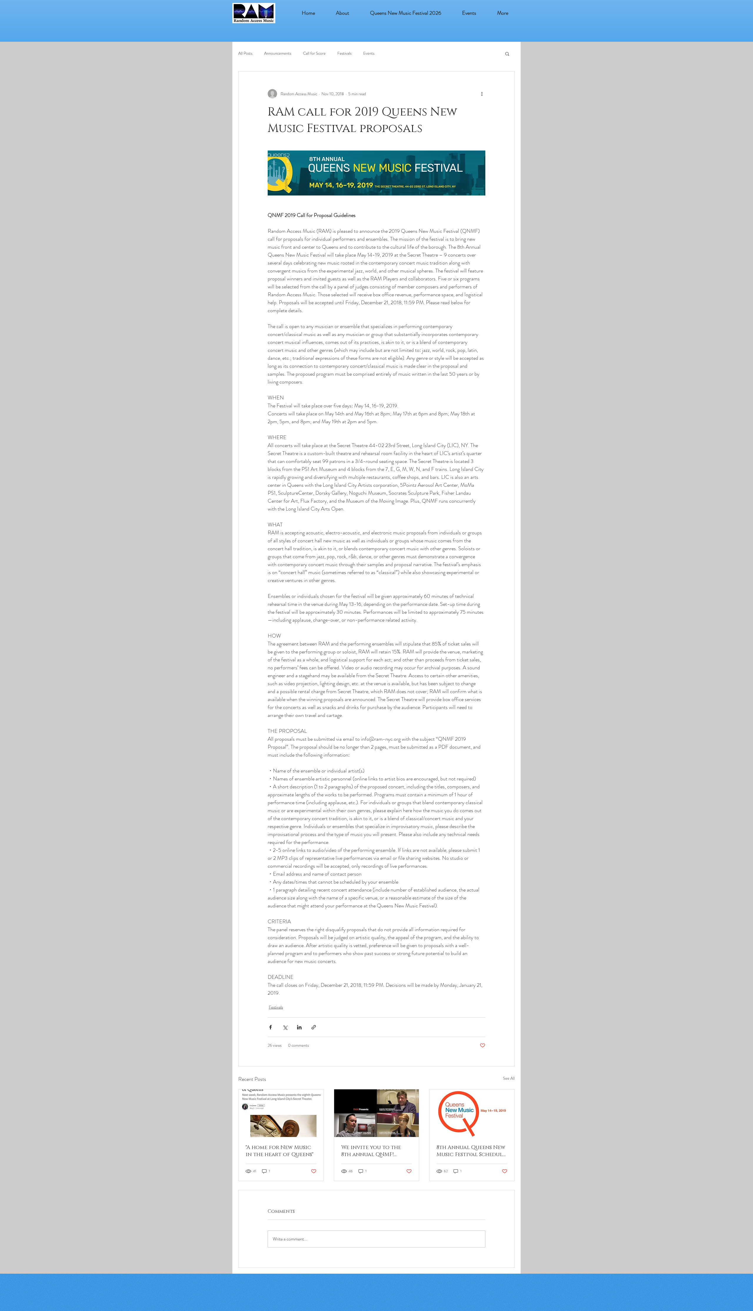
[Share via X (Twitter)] (285, 1027)
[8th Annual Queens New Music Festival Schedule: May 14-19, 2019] (471, 1113)
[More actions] (481, 93)
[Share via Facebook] (270, 1027)
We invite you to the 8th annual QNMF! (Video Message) (371, 1151)
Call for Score (314, 53)
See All (509, 1078)
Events (368, 53)
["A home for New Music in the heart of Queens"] (281, 1113)
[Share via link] (313, 1027)
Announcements (277, 53)
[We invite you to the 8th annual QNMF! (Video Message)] (376, 1113)
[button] (469, 13)
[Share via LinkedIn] (299, 1027)
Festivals (344, 53)
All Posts (245, 53)
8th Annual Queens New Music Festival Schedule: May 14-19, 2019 (472, 1151)
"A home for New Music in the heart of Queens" (280, 1151)
